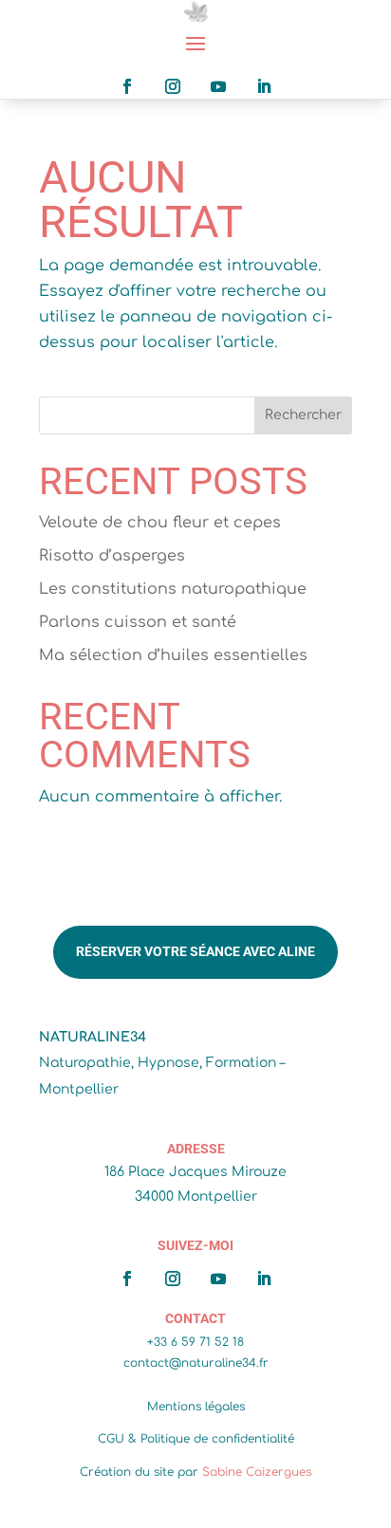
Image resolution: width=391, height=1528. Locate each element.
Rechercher (303, 415)
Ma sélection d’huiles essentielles (173, 655)
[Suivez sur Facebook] (127, 86)
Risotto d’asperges (112, 555)
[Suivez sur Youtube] (218, 86)
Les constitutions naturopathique (173, 589)
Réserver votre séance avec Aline (195, 951)
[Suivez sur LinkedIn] (264, 86)
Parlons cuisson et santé (137, 622)
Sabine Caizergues (256, 1472)
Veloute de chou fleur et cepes (160, 522)
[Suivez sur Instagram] (173, 86)
